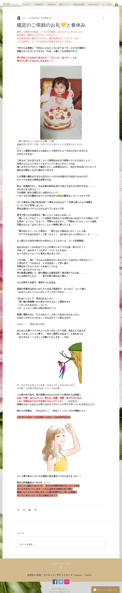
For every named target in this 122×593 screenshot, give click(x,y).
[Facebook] (55, 581)
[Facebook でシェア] (18, 510)
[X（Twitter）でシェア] (24, 510)
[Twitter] (60, 581)
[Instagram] (66, 581)
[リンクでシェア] (35, 510)
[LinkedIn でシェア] (30, 510)
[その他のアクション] (103, 18)
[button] (116, 4)
